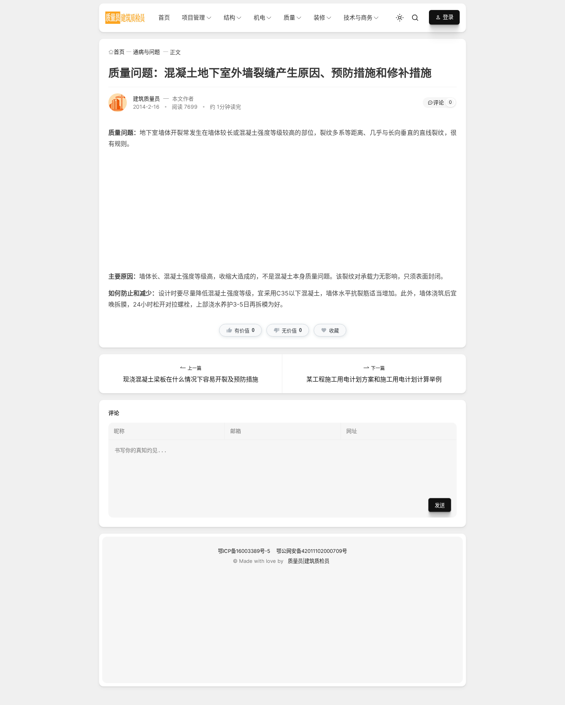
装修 (319, 17)
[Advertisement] (282, 210)
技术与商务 (358, 17)
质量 (289, 17)
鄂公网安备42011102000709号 (311, 551)
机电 (259, 17)
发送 (440, 505)
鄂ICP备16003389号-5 (244, 551)
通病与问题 (146, 51)
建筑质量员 (146, 98)
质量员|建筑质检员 (308, 561)
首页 (164, 17)
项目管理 (193, 17)
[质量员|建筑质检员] (125, 17)
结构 (229, 17)
